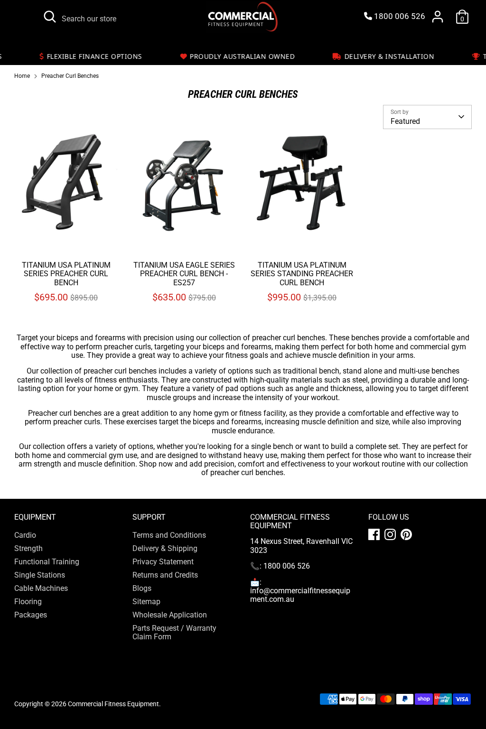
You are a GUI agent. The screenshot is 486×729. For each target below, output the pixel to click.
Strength (28, 612)
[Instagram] (390, 598)
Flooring (28, 665)
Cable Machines (41, 651)
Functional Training (46, 625)
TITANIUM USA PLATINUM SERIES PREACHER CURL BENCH (66, 337)
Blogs (141, 651)
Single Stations (39, 638)
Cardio (25, 598)
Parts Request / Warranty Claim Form (174, 696)
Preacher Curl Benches (70, 76)
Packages (30, 678)
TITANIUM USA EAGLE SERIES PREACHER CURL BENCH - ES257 (184, 325)
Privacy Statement (163, 625)
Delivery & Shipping (164, 612)
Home (22, 76)
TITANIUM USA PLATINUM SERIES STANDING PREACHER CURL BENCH (302, 337)
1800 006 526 (398, 16)
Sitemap (146, 665)
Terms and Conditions (169, 598)
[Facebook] (374, 598)
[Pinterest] (406, 598)
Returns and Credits (165, 638)
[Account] (437, 16)
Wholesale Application (169, 678)
